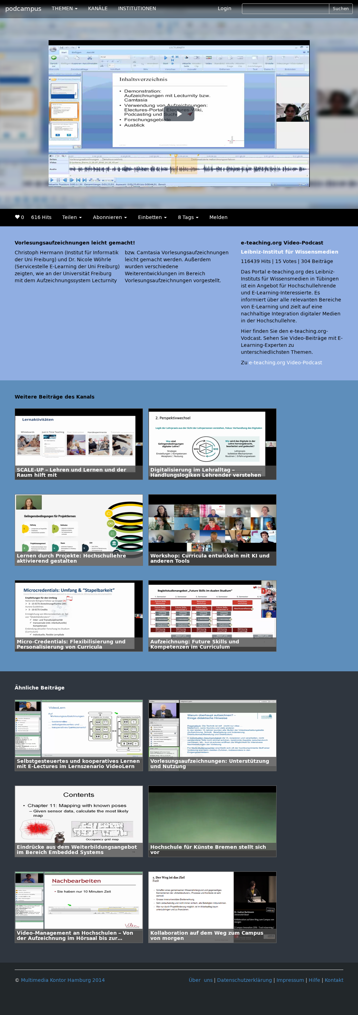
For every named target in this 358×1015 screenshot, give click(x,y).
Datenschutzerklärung (244, 980)
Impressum (290, 980)
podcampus (23, 9)
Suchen (341, 8)
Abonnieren (108, 217)
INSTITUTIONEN (137, 9)
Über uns (201, 980)
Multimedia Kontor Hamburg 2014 (63, 980)
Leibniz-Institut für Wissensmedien (289, 252)
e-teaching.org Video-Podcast (285, 363)
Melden (218, 217)
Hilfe (314, 980)
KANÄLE (98, 9)
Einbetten (150, 217)
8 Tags (186, 217)
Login (224, 9)
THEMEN (63, 9)
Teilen (70, 217)
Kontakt (334, 980)
